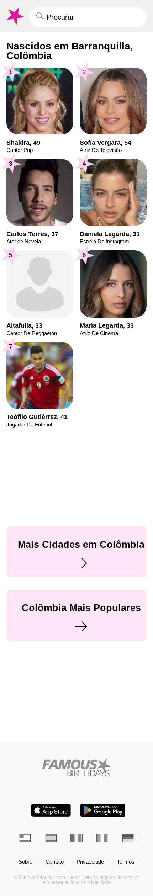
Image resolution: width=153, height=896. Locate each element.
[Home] (76, 767)
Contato (55, 861)
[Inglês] (25, 838)
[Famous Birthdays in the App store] (51, 810)
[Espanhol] (51, 838)
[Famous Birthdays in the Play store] (103, 810)
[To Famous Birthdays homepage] (14, 16)
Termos (125, 861)
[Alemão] (128, 838)
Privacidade (90, 861)
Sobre (25, 861)
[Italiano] (102, 838)
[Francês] (76, 838)
